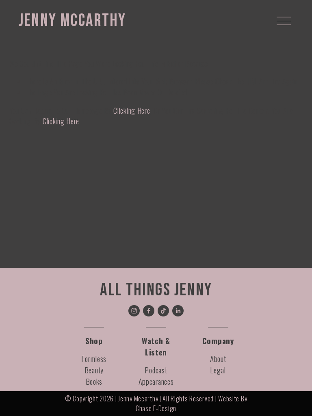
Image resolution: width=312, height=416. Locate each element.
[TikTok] (163, 310)
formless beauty (93, 364)
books (94, 381)
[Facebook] (148, 310)
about (218, 358)
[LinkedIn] (178, 310)
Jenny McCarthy (72, 20)
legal (218, 369)
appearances (156, 381)
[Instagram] (134, 310)
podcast (156, 369)
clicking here (131, 110)
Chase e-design (156, 408)
